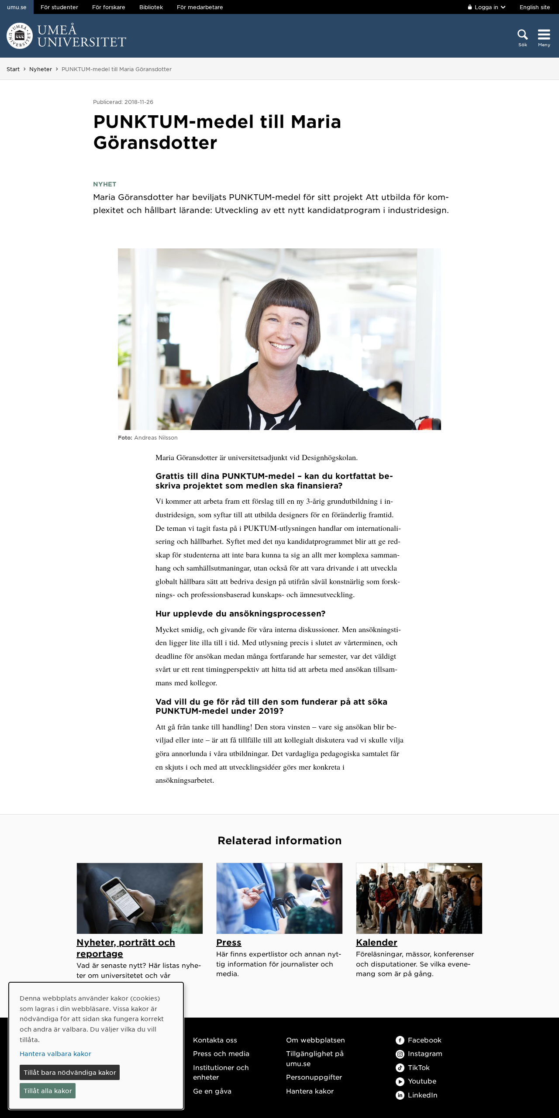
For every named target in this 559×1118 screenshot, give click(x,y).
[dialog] (96, 1045)
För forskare (108, 6)
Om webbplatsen (315, 1039)
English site (535, 6)
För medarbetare (200, 6)
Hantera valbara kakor (55, 1053)
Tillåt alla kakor (48, 1090)
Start (13, 68)
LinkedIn (423, 1094)
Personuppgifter (314, 1077)
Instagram (425, 1053)
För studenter (59, 6)
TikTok (419, 1067)
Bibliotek (151, 6)
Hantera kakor (310, 1091)
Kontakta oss (215, 1039)
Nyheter (40, 68)
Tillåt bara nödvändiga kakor (70, 1072)
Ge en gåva (212, 1091)
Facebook (425, 1039)
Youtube (422, 1081)
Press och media (221, 1053)
